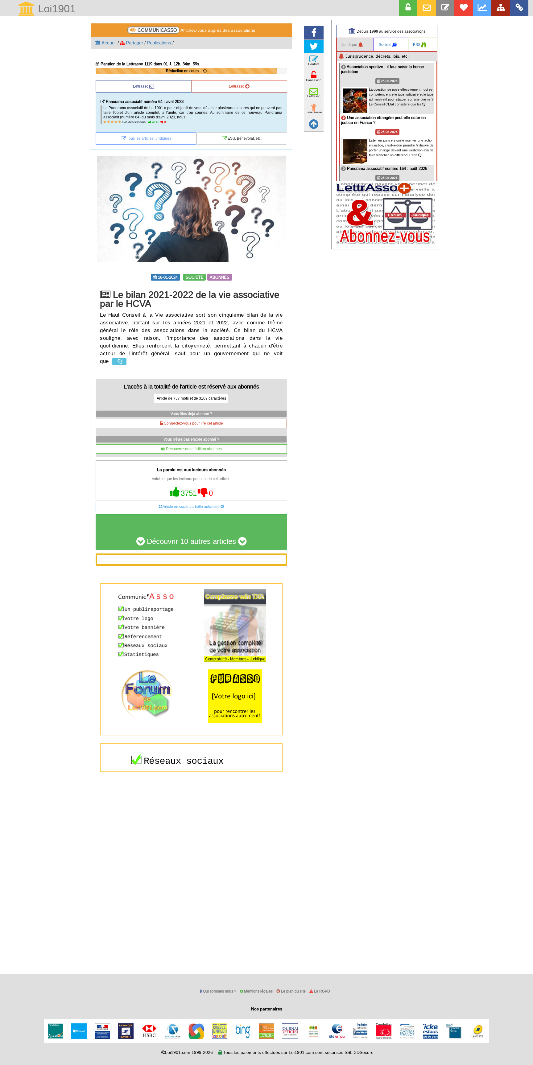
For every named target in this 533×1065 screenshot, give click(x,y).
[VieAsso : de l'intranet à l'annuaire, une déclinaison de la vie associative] (519, 8)
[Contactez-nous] (445, 8)
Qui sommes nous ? (219, 991)
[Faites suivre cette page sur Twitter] (314, 46)
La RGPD (321, 991)
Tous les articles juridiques (148, 138)
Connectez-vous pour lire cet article (193, 423)
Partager (134, 42)
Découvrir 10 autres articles (191, 541)
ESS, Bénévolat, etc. (244, 138)
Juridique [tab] (349, 44)
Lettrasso (141, 86)
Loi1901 (55, 9)
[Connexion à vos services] (408, 8)
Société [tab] (385, 44)
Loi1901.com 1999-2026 (189, 1052)
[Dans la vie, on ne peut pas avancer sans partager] (500, 8)
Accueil (108, 42)
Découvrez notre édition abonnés (193, 448)
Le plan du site (293, 991)
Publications (159, 42)
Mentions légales (258, 991)
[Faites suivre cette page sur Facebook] (314, 32)
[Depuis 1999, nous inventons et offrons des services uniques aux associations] (482, 8)
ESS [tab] (417, 44)
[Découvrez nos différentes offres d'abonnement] (463, 8)
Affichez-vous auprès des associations (196, 30)
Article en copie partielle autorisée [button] (191, 506)
